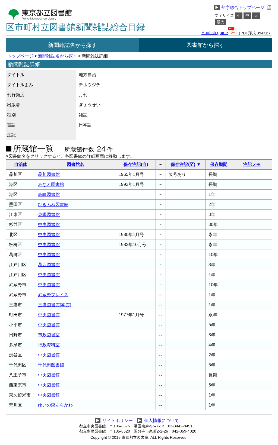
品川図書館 (49, 174)
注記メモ (252, 164)
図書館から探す (206, 45)
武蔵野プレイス (53, 294)
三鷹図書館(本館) (54, 304)
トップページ (20, 56)
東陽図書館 (49, 214)
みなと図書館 (51, 184)
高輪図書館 (49, 194)
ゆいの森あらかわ (55, 405)
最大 (220, 22)
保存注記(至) (183, 164)
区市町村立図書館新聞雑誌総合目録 (75, 27)
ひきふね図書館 (53, 204)
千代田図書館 (51, 365)
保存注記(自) (136, 164)
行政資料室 (49, 345)
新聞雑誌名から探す (72, 45)
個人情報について (161, 420)
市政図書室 (49, 335)
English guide (214, 33)
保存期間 (219, 164)
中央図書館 (49, 224)
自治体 (20, 164)
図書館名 (75, 164)
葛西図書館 (49, 264)
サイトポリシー (117, 420)
